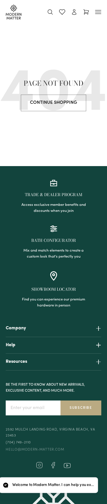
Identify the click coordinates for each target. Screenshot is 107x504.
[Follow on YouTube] (67, 465)
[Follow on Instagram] (39, 467)
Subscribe (81, 408)
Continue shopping (53, 102)
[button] (48, 485)
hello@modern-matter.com (35, 449)
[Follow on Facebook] (53, 467)
